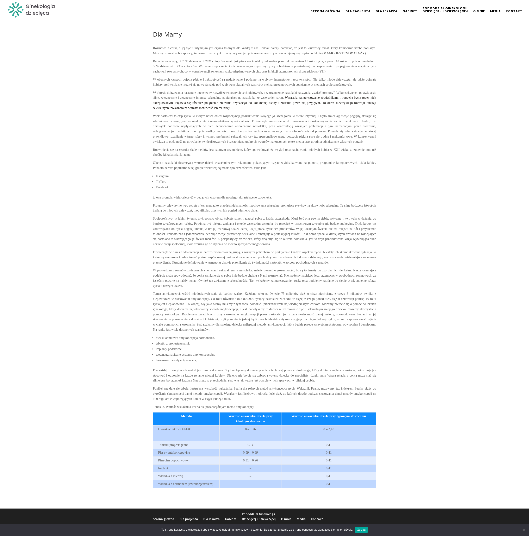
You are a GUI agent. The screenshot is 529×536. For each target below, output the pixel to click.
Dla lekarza (386, 11)
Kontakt (514, 11)
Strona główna (325, 11)
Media (495, 11)
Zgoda (361, 529)
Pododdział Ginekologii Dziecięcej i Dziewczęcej (445, 10)
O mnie (479, 11)
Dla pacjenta (358, 11)
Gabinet (410, 11)
